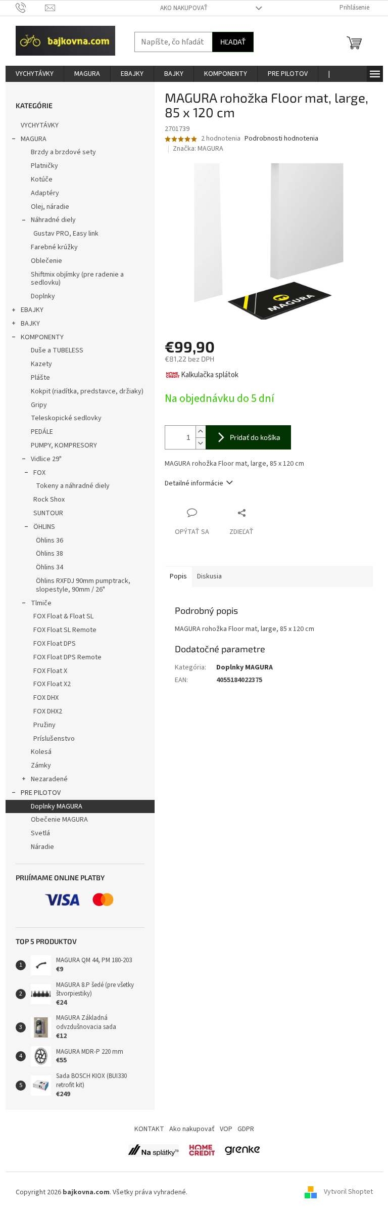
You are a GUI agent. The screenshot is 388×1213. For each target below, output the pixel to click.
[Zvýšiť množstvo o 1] (201, 431)
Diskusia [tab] (209, 576)
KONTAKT (149, 1129)
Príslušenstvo (54, 739)
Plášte (40, 378)
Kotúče (42, 179)
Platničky (44, 166)
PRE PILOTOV (41, 793)
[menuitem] (35, 74)
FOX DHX (46, 698)
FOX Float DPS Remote (67, 657)
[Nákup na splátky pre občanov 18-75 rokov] (202, 1150)
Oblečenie (46, 261)
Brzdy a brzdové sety (63, 152)
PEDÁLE (42, 432)
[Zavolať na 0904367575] (30, 7)
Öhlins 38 (49, 554)
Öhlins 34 (49, 567)
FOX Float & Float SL (63, 616)
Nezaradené (49, 779)
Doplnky (43, 296)
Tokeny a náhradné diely (73, 486)
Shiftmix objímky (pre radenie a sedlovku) (77, 278)
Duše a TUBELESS (57, 350)
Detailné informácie (194, 483)
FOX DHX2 (47, 711)
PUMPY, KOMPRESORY (64, 445)
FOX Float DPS (54, 644)
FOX (39, 473)
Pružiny (44, 725)
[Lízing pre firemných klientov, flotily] (242, 1150)
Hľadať (233, 41)
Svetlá (40, 833)
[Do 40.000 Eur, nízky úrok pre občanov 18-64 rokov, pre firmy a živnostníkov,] (153, 1150)
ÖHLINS (44, 527)
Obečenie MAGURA (59, 820)
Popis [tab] (178, 576)
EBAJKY (32, 310)
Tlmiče (41, 603)
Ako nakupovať (184, 8)
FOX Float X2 (52, 684)
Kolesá (41, 752)
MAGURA (33, 139)
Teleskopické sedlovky (66, 418)
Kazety (41, 364)
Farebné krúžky (54, 247)
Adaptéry (45, 193)
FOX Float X (50, 671)
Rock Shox (49, 500)
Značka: (198, 149)
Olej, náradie (50, 207)
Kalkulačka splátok (209, 375)
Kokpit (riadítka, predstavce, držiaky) (87, 391)
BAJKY (30, 324)
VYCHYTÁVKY (40, 125)
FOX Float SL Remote (64, 630)
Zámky (41, 765)
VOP (226, 1129)
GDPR (245, 1129)
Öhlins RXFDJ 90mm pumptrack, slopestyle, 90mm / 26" (83, 585)
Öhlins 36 (49, 540)
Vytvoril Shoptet (348, 1192)
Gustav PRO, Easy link (66, 234)
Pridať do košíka (255, 437)
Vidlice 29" (46, 459)
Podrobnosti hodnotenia (281, 139)
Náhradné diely (53, 220)
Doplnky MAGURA (56, 806)
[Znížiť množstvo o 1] (201, 443)
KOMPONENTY (42, 337)
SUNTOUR (48, 513)
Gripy (39, 405)
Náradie (42, 847)
